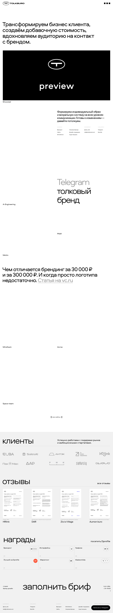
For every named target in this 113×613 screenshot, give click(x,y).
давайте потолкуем (68, 121)
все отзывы (103, 483)
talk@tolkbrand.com (89, 132)
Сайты (58, 132)
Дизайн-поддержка (74, 132)
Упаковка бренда (73, 130)
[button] (56, 76)
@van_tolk (87, 130)
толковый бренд (74, 190)
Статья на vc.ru (55, 280)
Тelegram (100, 130)
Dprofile (100, 132)
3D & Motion (60, 134)
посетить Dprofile (100, 541)
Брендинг (59, 130)
